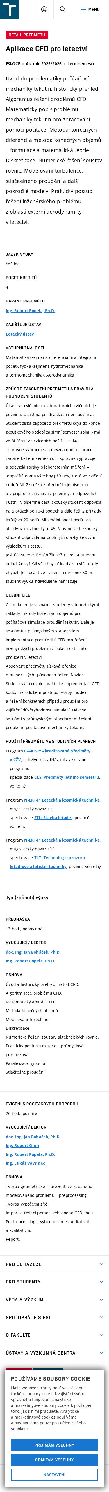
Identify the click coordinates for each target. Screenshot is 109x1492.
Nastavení (54, 1474)
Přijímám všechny (54, 1445)
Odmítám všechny (54, 1459)
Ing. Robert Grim (22, 1145)
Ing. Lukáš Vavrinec (25, 1163)
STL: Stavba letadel (53, 817)
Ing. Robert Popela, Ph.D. (30, 310)
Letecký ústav (20, 334)
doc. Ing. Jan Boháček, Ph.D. (33, 952)
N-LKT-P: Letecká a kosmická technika (62, 800)
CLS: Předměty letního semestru (66, 777)
